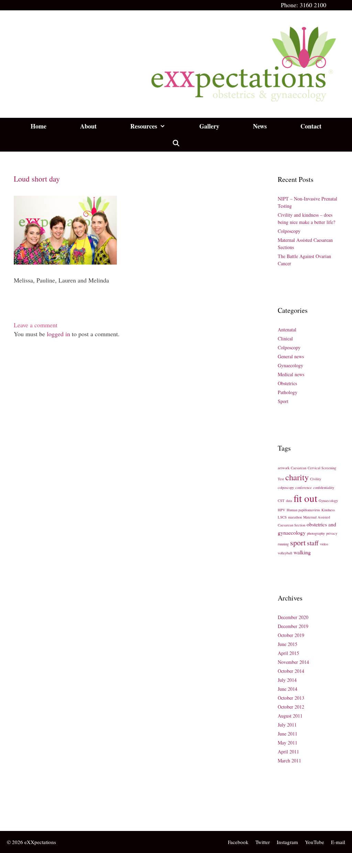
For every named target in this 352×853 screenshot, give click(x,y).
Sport (283, 401)
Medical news (291, 374)
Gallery (209, 126)
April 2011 (288, 751)
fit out (305, 498)
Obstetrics (287, 383)
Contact (310, 126)
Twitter (262, 842)
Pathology (287, 392)
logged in (58, 334)
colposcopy (286, 487)
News (260, 126)
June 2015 (287, 644)
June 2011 (287, 733)
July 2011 (287, 724)
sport (298, 542)
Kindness (328, 509)
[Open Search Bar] (176, 143)
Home (38, 126)
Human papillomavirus (303, 509)
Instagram (287, 842)
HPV (281, 509)
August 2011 (290, 715)
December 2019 (293, 626)
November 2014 (293, 662)
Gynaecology (290, 365)
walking (302, 552)
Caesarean (298, 467)
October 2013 (291, 698)
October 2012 (291, 706)
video (324, 544)
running (283, 544)
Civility (315, 478)
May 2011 (287, 742)
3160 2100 (313, 5)
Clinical (285, 338)
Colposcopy (289, 231)
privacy (331, 533)
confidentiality (323, 487)
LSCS (282, 517)
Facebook (238, 842)
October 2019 (291, 635)
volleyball (285, 553)
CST (281, 500)
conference (303, 487)
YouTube (314, 842)
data (289, 500)
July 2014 (287, 680)
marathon (295, 517)
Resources (143, 126)
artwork (283, 467)
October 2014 (291, 671)
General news (291, 356)
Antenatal (287, 329)
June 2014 (287, 689)
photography (316, 533)
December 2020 (293, 617)
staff (313, 542)
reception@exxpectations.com (47, 813)
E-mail (338, 842)
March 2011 (289, 760)
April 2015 (288, 653)
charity (297, 477)
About (88, 126)
